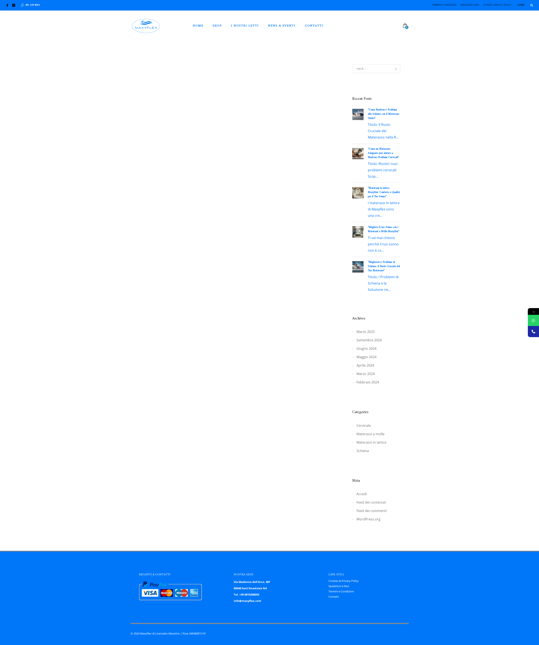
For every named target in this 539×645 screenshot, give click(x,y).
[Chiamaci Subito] (533, 331)
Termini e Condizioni (341, 591)
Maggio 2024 (366, 357)
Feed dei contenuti (371, 502)
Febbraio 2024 (367, 382)
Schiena (362, 450)
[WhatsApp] (533, 320)
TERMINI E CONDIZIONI (444, 5)
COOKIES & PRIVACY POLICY (497, 5)
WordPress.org (368, 519)
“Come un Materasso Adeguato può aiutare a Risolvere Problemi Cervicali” (383, 153)
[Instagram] (14, 5)
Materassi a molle (370, 434)
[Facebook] (7, 5)
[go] (396, 68)
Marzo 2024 (365, 373)
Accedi (361, 494)
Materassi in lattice (371, 442)
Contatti (333, 596)
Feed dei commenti (371, 510)
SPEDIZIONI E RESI (469, 5)
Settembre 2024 (369, 340)
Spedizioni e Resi (338, 586)
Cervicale (363, 425)
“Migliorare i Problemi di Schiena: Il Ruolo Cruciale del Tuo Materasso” (384, 266)
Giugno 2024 (366, 348)
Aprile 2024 (365, 365)
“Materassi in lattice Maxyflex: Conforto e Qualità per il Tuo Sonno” (384, 192)
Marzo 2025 (365, 331)
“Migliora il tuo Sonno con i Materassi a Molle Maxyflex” (383, 229)
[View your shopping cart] (405, 26)
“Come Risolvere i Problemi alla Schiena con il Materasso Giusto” (383, 114)
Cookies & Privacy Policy (343, 581)
